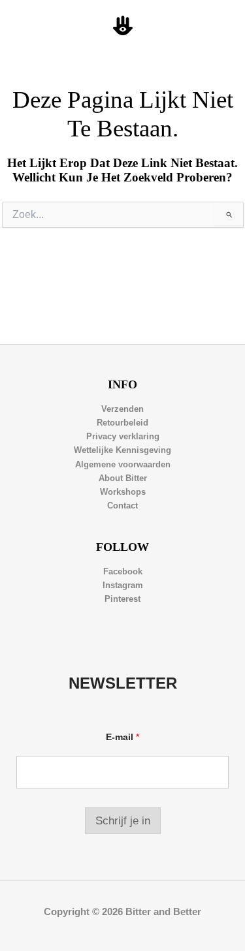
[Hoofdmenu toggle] (219, 26)
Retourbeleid (122, 423)
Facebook (122, 571)
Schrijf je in (122, 821)
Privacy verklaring (122, 436)
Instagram (123, 585)
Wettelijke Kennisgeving (122, 450)
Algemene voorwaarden (123, 464)
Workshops (123, 492)
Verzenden (122, 409)
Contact (122, 505)
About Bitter (123, 478)
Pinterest (122, 599)
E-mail (122, 737)
